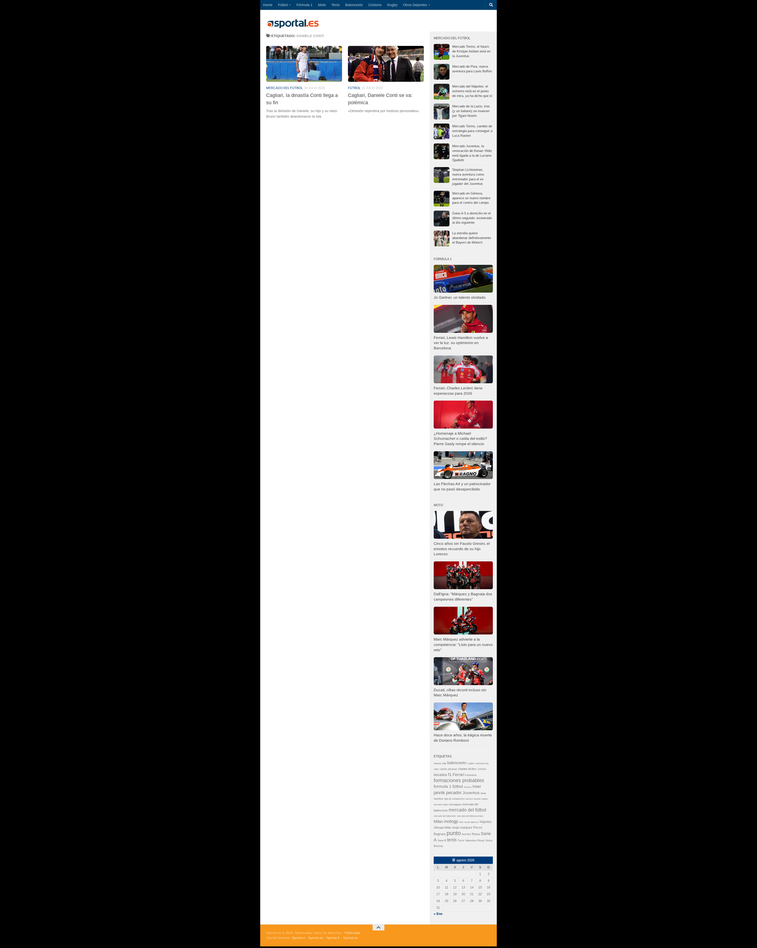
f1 (450, 774)
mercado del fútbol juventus (470, 816)
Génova (468, 787)
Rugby (392, 5)
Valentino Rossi (474, 840)
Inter (477, 786)
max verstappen (452, 804)
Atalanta (437, 763)
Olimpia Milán (442, 827)
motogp (451, 821)
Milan (438, 821)
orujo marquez (462, 827)
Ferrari (458, 774)
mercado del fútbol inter (445, 816)
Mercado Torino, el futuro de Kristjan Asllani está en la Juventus (471, 51)
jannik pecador (447, 792)
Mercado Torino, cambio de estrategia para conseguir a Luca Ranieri (472, 130)
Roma (476, 834)
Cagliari (470, 763)
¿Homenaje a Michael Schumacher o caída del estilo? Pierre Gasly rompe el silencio (460, 438)
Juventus (471, 792)
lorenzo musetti (473, 799)
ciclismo (482, 769)
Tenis (335, 5)
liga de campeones (454, 798)
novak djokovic (471, 822)
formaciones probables (459, 780)
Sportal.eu (315, 938)
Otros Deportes (415, 5)
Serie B (442, 840)
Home (267, 5)
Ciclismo (375, 5)
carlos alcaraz (448, 768)
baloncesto (456, 763)
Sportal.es (350, 938)
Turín (461, 840)
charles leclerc (467, 768)
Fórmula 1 (304, 5)
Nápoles (485, 821)
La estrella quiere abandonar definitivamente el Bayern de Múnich (471, 237)
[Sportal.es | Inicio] (292, 24)
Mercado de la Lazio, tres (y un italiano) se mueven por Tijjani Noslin (471, 110)
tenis (452, 839)
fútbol (457, 786)
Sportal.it (298, 938)
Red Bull (466, 834)
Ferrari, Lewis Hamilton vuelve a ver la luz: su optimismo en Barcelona (461, 343)
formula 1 (442, 786)
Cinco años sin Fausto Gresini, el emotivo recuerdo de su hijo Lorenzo (462, 548)
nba (461, 822)
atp (444, 763)
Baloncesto (354, 5)
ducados (440, 775)
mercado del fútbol (284, 88)
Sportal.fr (333, 938)
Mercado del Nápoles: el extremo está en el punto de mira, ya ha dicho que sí (472, 91)
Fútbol (283, 5)
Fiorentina (470, 775)
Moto (322, 5)
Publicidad (352, 933)
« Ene (438, 914)
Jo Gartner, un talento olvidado (460, 297)
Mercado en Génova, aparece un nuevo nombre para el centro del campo (471, 198)
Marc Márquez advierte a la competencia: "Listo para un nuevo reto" (463, 644)
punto (454, 833)
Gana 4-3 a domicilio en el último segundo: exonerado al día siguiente (472, 217)
